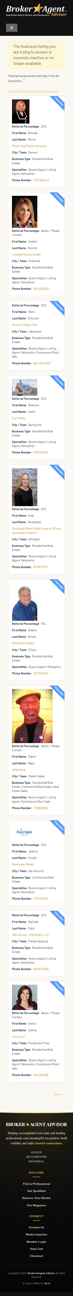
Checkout (36, 1256)
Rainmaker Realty (23, 864)
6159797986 (40, 452)
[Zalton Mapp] (32, 691)
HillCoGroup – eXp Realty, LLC (30, 935)
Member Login (36, 1241)
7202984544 (41, 180)
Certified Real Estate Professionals (33, 91)
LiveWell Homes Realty (26, 254)
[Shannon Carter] (24, 381)
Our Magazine (36, 1205)
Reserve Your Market (36, 1198)
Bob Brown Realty (23, 643)
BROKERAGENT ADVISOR (36, 1124)
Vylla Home (19, 769)
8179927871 (40, 567)
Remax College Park (24, 324)
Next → (59, 1094)
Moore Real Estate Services (29, 146)
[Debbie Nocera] (24, 197)
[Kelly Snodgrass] (24, 470)
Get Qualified (36, 1191)
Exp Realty (18, 418)
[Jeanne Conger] (24, 825)
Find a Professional (36, 1183)
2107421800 (40, 898)
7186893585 (40, 808)
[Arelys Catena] (24, 986)
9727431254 (40, 673)
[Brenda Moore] (20, 101)
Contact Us (36, 1227)
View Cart (36, 1248)
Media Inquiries (36, 1234)
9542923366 (40, 1075)
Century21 (18, 1036)
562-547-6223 (42, 363)
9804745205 (41, 288)
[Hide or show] (24, 80)
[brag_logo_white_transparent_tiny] (36, 4)
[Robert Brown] (24, 584)
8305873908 (41, 969)
